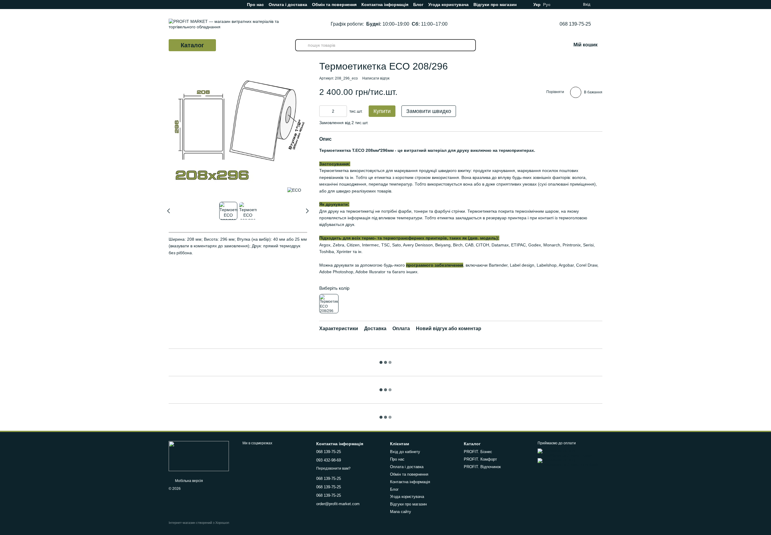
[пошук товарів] (301, 45)
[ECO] (294, 190)
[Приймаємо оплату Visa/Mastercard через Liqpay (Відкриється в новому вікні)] (570, 453)
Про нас (255, 4)
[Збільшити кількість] (342, 111)
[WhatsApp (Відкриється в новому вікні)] (210, 4)
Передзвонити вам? (333, 468)
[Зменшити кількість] (324, 111)
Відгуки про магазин (495, 4)
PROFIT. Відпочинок (482, 467)
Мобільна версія (188, 481)
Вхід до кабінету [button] (405, 451)
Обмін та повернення (334, 4)
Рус (547, 4)
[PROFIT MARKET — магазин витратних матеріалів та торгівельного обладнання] (199, 456)
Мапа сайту (400, 511)
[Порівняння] (566, 5)
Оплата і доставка (288, 4)
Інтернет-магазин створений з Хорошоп (199, 522)
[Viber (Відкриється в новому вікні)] (201, 4)
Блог (418, 4)
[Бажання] (599, 5)
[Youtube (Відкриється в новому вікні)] (182, 4)
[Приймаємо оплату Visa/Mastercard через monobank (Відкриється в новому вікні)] (570, 462)
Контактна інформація (384, 4)
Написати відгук (375, 78)
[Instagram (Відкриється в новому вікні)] (172, 4)
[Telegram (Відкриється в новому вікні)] (191, 4)
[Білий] (329, 303)
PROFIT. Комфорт (480, 459)
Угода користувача (448, 4)
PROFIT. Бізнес (478, 451)
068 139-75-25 (575, 24)
